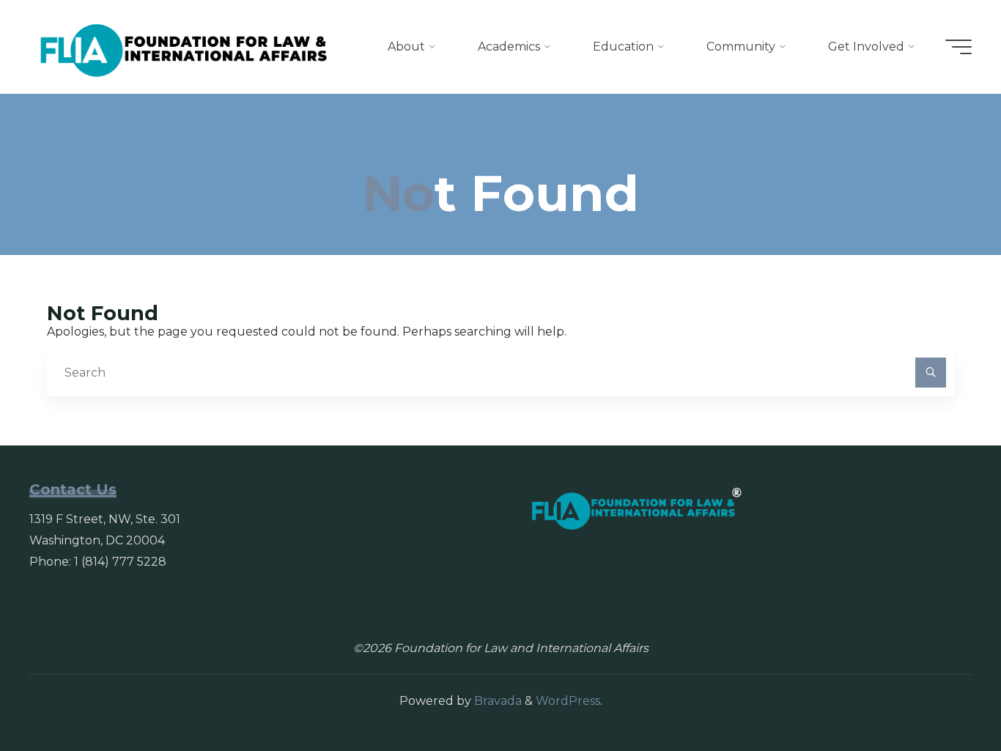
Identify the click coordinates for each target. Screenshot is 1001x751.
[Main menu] (958, 47)
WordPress (568, 701)
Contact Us (73, 489)
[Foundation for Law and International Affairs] (184, 46)
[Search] (930, 373)
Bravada (496, 701)
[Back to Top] (944, 694)
